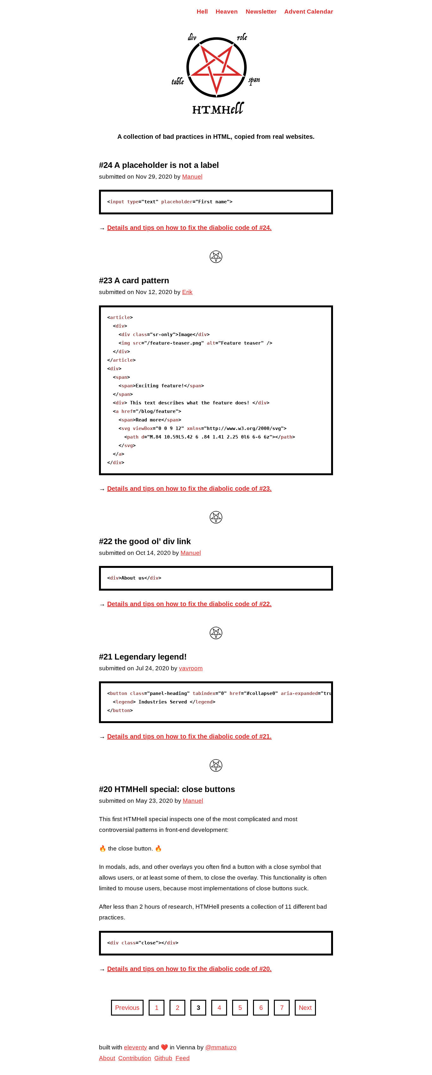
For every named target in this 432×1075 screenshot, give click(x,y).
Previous (128, 1010)
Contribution (134, 1058)
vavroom (191, 668)
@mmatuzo (221, 1047)
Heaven (227, 11)
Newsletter (261, 11)
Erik (187, 292)
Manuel (192, 176)
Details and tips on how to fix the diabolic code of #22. (189, 603)
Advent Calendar (308, 11)
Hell (202, 11)
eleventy (135, 1047)
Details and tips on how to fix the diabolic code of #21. (189, 736)
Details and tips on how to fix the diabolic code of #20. (189, 968)
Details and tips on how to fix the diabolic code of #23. (189, 488)
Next (307, 1010)
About (107, 1058)
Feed (183, 1058)
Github (163, 1058)
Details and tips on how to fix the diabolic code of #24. (189, 227)
